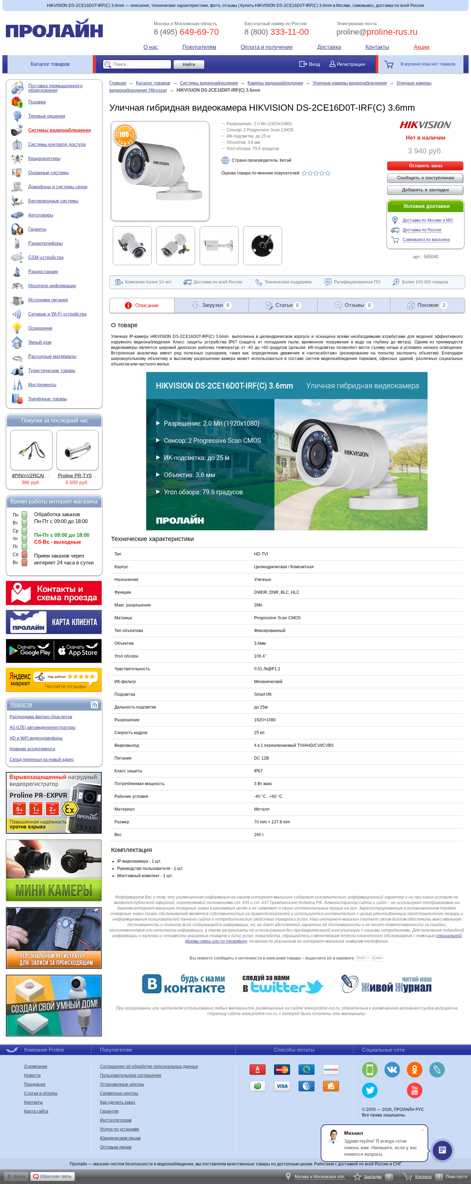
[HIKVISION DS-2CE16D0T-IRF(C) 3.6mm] (160, 216)
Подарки (37, 101)
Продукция (35, 1084)
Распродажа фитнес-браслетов (41, 716)
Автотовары (40, 215)
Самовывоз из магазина (426, 239)
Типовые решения (46, 116)
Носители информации (52, 285)
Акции (421, 47)
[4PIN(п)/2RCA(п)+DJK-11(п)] (31, 450)
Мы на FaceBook (437, 1090)
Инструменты (42, 384)
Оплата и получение (267, 47)
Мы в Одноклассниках (414, 1069)
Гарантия (109, 1111)
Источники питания (48, 299)
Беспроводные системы (53, 200)
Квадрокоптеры (44, 158)
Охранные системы (48, 172)
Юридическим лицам (120, 1138)
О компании (35, 1066)
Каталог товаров (50, 64)
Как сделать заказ (117, 1102)
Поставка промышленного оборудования (55, 88)
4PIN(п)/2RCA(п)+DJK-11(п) (43, 475)
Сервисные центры (119, 1093)
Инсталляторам (115, 1120)
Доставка (329, 47)
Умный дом (39, 342)
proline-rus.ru (377, 32)
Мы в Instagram (392, 1090)
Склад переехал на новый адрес (42, 759)
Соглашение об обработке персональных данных (149, 1066)
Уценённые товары (47, 398)
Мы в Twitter (370, 1090)
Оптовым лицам (115, 1147)
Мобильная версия (370, 1069)
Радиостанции (43, 271)
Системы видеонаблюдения (59, 130)
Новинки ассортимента (32, 748)
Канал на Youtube (414, 1090)
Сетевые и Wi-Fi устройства (57, 314)
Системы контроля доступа (57, 144)
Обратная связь (55, 1176)
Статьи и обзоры (41, 1093)
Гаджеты (37, 229)
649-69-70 (186, 32)
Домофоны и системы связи (57, 186)
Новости (21, 705)
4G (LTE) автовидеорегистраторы (43, 727)
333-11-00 (276, 32)
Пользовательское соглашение (130, 1075)
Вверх (19, 1176)
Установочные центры (122, 1084)
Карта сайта (36, 1111)
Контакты (377, 47)
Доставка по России (422, 230)
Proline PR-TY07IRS (80, 475)
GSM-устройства (45, 257)
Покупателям (199, 47)
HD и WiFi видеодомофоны (36, 738)
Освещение (40, 328)
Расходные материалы (52, 356)
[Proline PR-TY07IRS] (77, 450)
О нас (150, 47)
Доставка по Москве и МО (428, 220)
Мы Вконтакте (392, 1069)
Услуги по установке (119, 1129)
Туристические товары (51, 370)
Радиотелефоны (45, 243)
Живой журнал (437, 1069)
